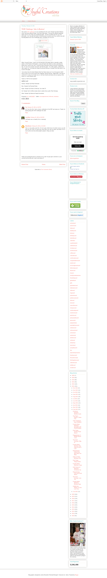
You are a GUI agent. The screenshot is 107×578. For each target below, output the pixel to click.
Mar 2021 (75, 407)
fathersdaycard (74, 268)
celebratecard (73, 245)
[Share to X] (25, 98)
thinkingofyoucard (74, 360)
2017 (73, 500)
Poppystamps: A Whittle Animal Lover (77, 436)
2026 (73, 375)
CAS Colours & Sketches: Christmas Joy (77, 468)
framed (72, 273)
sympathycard (73, 347)
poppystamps (73, 322)
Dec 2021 (75, 388)
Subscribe (78, 146)
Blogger (76, 574)
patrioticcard (73, 315)
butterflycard (73, 238)
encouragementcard (43, 96)
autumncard (73, 225)
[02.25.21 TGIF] (43, 40)
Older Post (62, 164)
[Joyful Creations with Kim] (70, 167)
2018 (73, 498)
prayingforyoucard (74, 325)
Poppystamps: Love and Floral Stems (77, 473)
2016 (73, 502)
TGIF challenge (30, 31)
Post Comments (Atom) (46, 169)
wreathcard (73, 367)
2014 (73, 507)
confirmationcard (74, 258)
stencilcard (72, 345)
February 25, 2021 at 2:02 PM (34, 107)
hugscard (72, 293)
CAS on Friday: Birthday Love (77, 457)
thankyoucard (73, 355)
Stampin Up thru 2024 (75, 39)
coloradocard (73, 255)
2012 (73, 511)
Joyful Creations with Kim (75, 166)
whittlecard (72, 365)
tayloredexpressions (75, 352)
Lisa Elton (27, 117)
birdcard (72, 233)
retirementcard (73, 330)
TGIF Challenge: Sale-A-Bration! (77, 421)
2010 (73, 515)
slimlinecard (73, 337)
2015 (73, 505)
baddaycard (73, 230)
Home (23, 21)
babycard (72, 228)
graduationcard (74, 285)
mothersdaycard (74, 310)
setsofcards (73, 335)
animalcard (73, 223)
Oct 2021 (75, 392)
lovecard (72, 302)
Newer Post (25, 164)
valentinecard (73, 362)
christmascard (73, 250)
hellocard (51, 96)
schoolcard (73, 332)
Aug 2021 (75, 396)
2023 (73, 381)
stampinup (56, 96)
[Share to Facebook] (26, 98)
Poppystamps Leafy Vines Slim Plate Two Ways (77, 452)
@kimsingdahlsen (74, 158)
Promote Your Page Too (74, 169)
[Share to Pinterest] (28, 98)
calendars (72, 240)
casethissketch (73, 243)
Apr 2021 (75, 405)
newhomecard (73, 312)
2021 (73, 386)
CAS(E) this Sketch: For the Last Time (77, 488)
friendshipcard (73, 278)
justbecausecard (74, 298)
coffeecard (72, 253)
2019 (73, 496)
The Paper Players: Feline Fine (77, 417)
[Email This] (22, 98)
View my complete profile (76, 73)
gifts (71, 283)
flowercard (72, 270)
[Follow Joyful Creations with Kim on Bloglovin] (77, 216)
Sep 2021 (75, 394)
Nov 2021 (75, 390)
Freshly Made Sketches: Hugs (77, 464)
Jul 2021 (75, 398)
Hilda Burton (28, 126)
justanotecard (73, 295)
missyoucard (73, 307)
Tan (26, 107)
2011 (73, 513)
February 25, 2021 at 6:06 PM (37, 117)
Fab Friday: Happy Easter (77, 461)
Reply (26, 112)
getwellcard (73, 280)
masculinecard (73, 305)
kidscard (72, 300)
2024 (73, 379)
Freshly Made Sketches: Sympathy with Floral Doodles (77, 426)
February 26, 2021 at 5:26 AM (38, 126)
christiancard (73, 248)
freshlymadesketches (75, 275)
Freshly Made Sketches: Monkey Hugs (77, 483)
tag (71, 350)
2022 (73, 384)
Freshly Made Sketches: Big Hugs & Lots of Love (77, 446)
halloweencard (73, 287)
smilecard (72, 340)
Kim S (28, 96)
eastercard (72, 263)
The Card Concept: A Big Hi (77, 441)
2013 (73, 509)
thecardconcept (74, 357)
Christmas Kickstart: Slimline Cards (77, 413)
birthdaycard (73, 235)
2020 (73, 494)
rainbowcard (73, 327)
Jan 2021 (75, 491)
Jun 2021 (75, 400)
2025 (73, 377)
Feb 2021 (75, 409)
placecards (73, 320)
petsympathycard (74, 317)
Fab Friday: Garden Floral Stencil (77, 432)
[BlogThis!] (24, 98)
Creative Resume (32, 21)
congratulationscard (75, 260)
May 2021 (75, 403)
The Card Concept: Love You (77, 478)
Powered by (74, 150)
